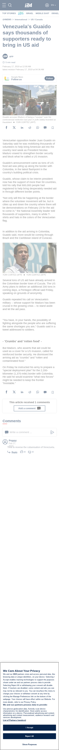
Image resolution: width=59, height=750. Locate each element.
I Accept (29, 728)
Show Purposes (29, 744)
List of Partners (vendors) (14, 720)
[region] (29, 706)
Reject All (29, 736)
